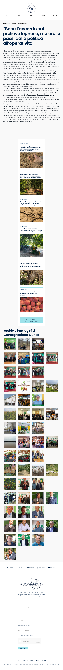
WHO (7, 15)
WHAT (20, 15)
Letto (26, 635)
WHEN (31, 15)
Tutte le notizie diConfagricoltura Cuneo (31, 320)
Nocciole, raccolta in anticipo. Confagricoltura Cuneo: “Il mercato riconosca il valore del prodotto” (31, 230)
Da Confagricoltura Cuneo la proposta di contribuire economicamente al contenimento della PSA (31, 266)
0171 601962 (46, 664)
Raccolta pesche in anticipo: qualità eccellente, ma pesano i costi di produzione (31, 293)
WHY (43, 15)
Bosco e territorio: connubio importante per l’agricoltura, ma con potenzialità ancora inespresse (31, 176)
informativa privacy (27, 635)
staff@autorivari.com (54, 664)
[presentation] (29, 641)
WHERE (55, 15)
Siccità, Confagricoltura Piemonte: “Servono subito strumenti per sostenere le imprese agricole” (31, 203)
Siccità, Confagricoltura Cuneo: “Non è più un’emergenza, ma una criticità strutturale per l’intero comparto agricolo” (30, 148)
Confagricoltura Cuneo (19, 23)
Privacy (31, 666)
